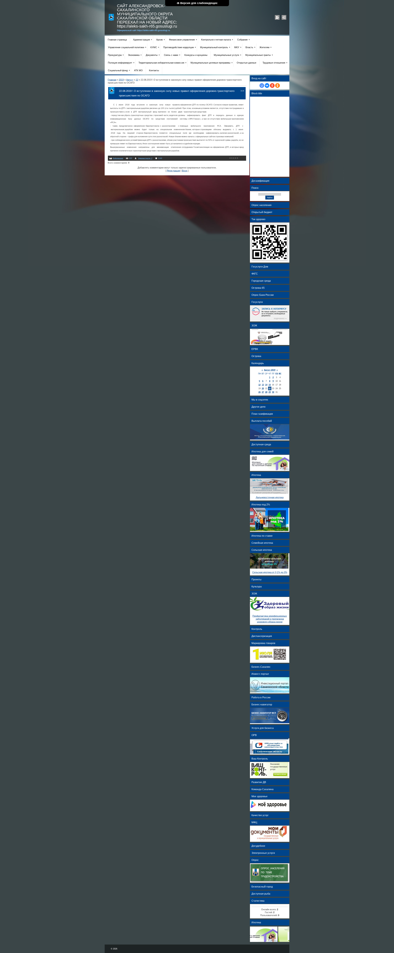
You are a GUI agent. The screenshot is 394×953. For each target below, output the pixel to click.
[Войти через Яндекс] (272, 85)
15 (270, 385)
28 (266, 392)
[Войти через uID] (261, 85)
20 (263, 388)
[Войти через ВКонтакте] (267, 85)
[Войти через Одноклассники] (277, 85)
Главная (112, 80)
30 (273, 392)
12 (259, 385)
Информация (118, 158)
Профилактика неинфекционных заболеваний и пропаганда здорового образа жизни (269, 619)
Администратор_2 (145, 158)
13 (263, 385)
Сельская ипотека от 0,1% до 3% (269, 572)
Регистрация (277, 17)
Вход (284, 17)
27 (263, 392)
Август (129, 80)
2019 (121, 80)
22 (137, 80)
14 (266, 385)
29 (270, 392)
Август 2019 (269, 370)
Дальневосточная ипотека (269, 497)
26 (259, 392)
